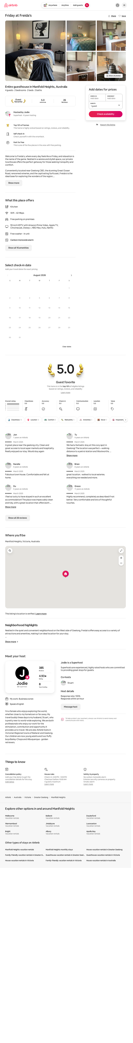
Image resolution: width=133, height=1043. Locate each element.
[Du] (8, 487)
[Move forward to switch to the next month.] (71, 275)
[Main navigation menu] (124, 5)
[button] (69, 288)
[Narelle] (8, 465)
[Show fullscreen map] (121, 550)
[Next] (126, 420)
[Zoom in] (121, 557)
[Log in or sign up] (117, 5)
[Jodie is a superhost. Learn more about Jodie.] (7, 113)
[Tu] (69, 436)
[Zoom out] (121, 563)
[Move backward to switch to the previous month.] (7, 275)
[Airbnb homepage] (10, 5)
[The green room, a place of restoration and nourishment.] (81, 36)
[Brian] (69, 465)
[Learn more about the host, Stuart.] (63, 683)
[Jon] (8, 436)
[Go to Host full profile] (30, 677)
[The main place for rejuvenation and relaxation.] (35, 51)
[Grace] (69, 487)
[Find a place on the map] (9, 550)
